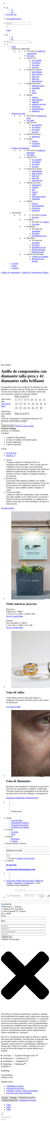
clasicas (35, 141)
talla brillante (37, 72)
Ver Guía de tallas (13, 707)
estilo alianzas (37, 99)
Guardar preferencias (10, 1100)
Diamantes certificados (20, 814)
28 (41, 408)
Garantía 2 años (17, 809)
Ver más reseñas (7, 508)
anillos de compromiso (36, 52)
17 (29, 404)
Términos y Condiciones (24, 883)
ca (12, 10)
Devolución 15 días (19, 807)
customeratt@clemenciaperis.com (20, 869)
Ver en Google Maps (14, 616)
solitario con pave (39, 104)
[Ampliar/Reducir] (2, 1117)
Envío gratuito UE (18, 802)
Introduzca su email (14, 850)
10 (32, 400)
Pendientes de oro (39, 236)
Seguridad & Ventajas (20, 823)
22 (16, 408)
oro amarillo (37, 60)
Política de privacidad (25, 881)
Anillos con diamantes (20, 148)
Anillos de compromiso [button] (20, 49)
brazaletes (36, 243)
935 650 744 (11, 14)
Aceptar (5, 1098)
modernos (36, 111)
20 (41, 404)
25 (29, 408)
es (7, 7)
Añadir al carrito (8, 426)
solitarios (35, 102)
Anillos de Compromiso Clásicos (35, 272)
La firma (14, 263)
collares (46, 222)
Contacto (15, 268)
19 (37, 404)
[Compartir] (7, 1117)
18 (33, 404)
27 (37, 408)
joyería (44, 215)
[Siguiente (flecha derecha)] (5, 1119)
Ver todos (30, 56)
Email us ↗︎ (10, 455)
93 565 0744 (11, 453)
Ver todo (35, 217)
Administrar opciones (14, 1086)
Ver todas (30, 120)
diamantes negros (39, 196)
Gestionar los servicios (15, 1088)
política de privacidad (25, 858)
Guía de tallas (16, 820)
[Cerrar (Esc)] (10, 1117)
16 (25, 404)
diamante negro (38, 86)
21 (45, 404)
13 (44, 400)
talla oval (35, 76)
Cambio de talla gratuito (21, 804)
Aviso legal (10, 881)
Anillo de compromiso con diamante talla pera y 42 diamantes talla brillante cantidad (21, 419)
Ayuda (14, 266)
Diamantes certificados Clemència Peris (22, 798)
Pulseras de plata (38, 250)
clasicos (35, 97)
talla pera (35, 79)
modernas (36, 146)
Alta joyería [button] (16, 213)
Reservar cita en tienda (24, 426)
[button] (25, 976)
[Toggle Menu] (7, 44)
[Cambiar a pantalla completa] (5, 1117)
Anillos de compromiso (10, 272)
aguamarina (36, 185)
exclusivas (36, 143)
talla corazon (37, 74)
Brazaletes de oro (39, 247)
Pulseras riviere (38, 252)
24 (25, 408)
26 (33, 408)
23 (20, 408)
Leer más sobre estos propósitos (19, 1093)
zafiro (34, 93)
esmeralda (36, 88)
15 (20, 404)
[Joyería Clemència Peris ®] (13, 19)
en (12, 12)
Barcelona (15, 839)
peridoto (35, 187)
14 (16, 404)
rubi (33, 90)
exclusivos (36, 106)
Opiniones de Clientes (20, 827)
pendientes (36, 231)
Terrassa (14, 841)
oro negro (36, 65)
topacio (35, 192)
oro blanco (36, 63)
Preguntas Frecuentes (19, 825)
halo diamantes (38, 109)
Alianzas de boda (18, 113)
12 (40, 400)
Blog (13, 834)
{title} (8, 1105)
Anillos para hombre (40, 256)
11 (36, 400)
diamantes (36, 136)
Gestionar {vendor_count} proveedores (22, 1091)
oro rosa (35, 67)
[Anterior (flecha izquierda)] (2, 1119)
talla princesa (37, 81)
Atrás (13, 46)
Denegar (13, 1098)
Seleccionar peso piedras (6, 413)
